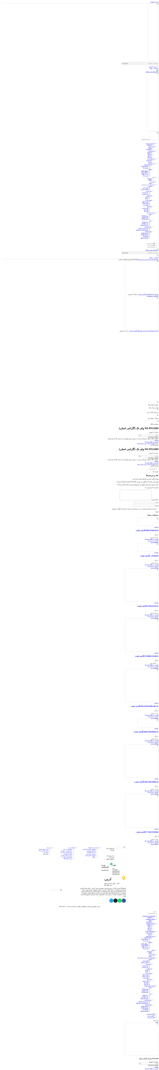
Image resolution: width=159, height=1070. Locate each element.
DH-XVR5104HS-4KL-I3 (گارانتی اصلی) (144, 706)
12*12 (146, 197)
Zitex (150, 183)
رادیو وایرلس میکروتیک (142, 230)
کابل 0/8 (146, 211)
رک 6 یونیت (145, 194)
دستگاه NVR (144, 166)
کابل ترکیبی (145, 208)
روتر (150, 220)
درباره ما (49, 847)
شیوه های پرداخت (67, 857)
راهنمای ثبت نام (67, 849)
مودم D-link (145, 215)
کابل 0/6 (149, 206)
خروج (156, 1022)
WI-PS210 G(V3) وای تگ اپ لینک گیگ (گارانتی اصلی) (143, 331)
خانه (157, 259)
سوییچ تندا (145, 236)
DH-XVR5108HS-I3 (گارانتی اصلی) (146, 782)
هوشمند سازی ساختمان (89, 849)
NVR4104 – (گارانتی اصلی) (149, 556)
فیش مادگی (145, 203)
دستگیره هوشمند (91, 851)
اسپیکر (150, 162)
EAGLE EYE (148, 164)
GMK (150, 180)
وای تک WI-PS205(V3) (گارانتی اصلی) (147, 294)
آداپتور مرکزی (144, 189)
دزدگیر (94, 857)
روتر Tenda (145, 222)
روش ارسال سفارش (66, 855)
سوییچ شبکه (148, 231)
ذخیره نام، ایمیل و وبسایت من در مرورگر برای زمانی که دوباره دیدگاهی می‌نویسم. (134, 509)
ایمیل (156, 505)
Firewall (149, 178)
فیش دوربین (148, 200)
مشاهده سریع (154, 542)
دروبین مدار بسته (91, 854)
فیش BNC (145, 201)
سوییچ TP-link (144, 234)
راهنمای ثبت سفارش (66, 851)
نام (157, 502)
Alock (150, 148)
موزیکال (149, 157)
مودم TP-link (144, 219)
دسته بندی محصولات (93, 847)
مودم (150, 214)
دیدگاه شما (154, 499)
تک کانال (149, 152)
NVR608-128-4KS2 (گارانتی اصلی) (146, 656)
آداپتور (150, 186)
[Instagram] (115, 901)
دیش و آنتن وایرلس (143, 228)
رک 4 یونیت (145, 192)
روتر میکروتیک (144, 225)
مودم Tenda (145, 217)
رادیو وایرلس (148, 226)
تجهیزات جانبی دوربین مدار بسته (147, 259)
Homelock (149, 149)
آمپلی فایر (149, 160)
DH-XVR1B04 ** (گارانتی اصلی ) (147, 832)
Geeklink (149, 145)
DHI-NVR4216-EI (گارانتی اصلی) (147, 530)
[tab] (78, 469)
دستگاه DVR (144, 171)
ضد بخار (149, 155)
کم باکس (149, 195)
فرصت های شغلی (43, 849)
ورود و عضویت (154, 2)
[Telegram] (111, 901)
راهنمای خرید (71, 847)
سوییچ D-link (144, 233)
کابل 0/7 (146, 209)
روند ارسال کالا (68, 858)
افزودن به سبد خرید (153, 437)
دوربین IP (145, 168)
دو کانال (149, 154)
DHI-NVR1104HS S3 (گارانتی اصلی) (146, 732)
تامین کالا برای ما (43, 851)
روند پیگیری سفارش (66, 852)
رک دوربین (149, 191)
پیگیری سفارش (68, 854)
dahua (150, 169)
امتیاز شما (155, 487)
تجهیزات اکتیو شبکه (90, 855)
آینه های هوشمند (91, 852)
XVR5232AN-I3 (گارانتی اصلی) (147, 606)
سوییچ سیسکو (144, 237)
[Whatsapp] (120, 901)
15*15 (146, 198)
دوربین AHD (144, 174)
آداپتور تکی (145, 187)
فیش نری (145, 205)
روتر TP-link (145, 223)
